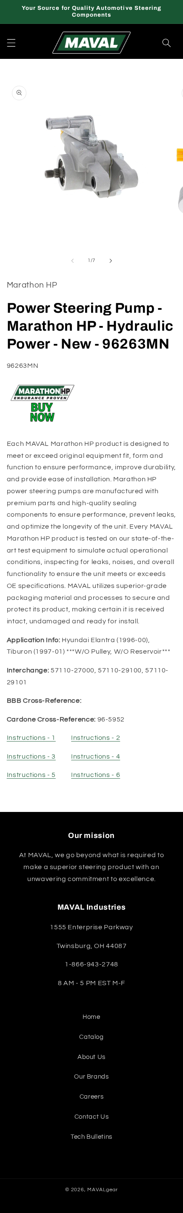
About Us (91, 1057)
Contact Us (91, 1117)
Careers (91, 1097)
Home (91, 1017)
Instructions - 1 (31, 737)
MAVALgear (102, 1189)
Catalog (91, 1037)
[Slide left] (72, 260)
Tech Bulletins (91, 1137)
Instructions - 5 (31, 774)
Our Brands (91, 1076)
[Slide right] (110, 260)
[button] (11, 42)
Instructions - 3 (31, 756)
